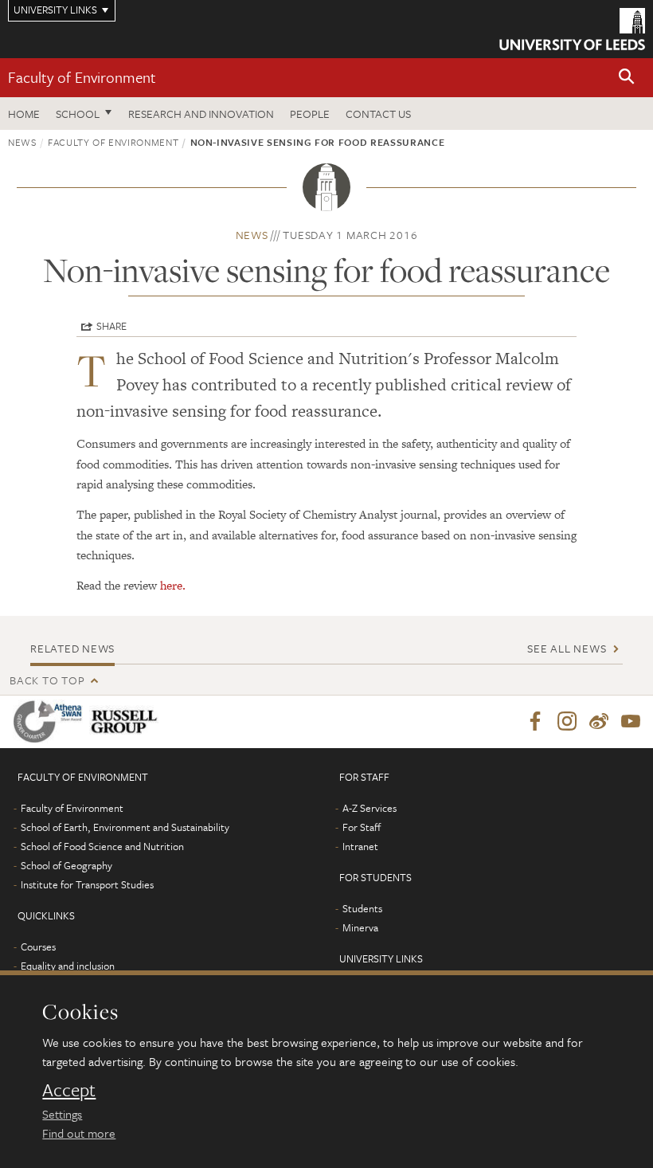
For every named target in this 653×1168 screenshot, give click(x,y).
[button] (626, 77)
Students (362, 908)
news (252, 234)
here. (173, 585)
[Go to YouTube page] (630, 721)
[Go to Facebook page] (535, 721)
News (22, 142)
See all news (566, 648)
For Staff (361, 827)
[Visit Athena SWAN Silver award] (51, 721)
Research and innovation (201, 113)
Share (111, 326)
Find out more (78, 1133)
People (310, 113)
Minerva (360, 927)
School (78, 113)
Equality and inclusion (68, 966)
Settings (62, 1114)
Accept (69, 1089)
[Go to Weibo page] (598, 721)
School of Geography (66, 865)
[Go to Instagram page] (567, 721)
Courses (38, 946)
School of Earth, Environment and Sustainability (125, 827)
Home (24, 113)
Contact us (378, 113)
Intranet (360, 846)
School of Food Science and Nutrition (102, 846)
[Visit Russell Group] (127, 721)
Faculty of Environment (82, 77)
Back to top (47, 680)
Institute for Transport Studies (87, 884)
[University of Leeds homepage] (572, 29)
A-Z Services (369, 808)
